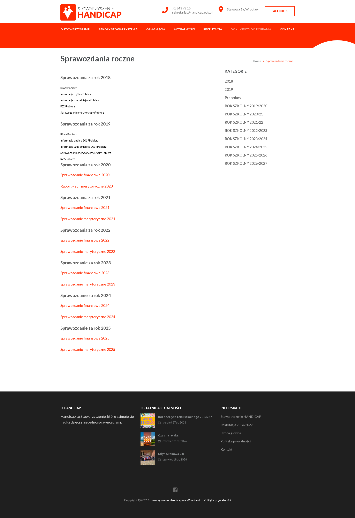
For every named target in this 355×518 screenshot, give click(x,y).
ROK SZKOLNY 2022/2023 (246, 130)
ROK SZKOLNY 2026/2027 (246, 163)
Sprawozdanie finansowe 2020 (84, 175)
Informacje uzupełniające (75, 100)
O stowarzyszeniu (75, 29)
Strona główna (231, 433)
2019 (229, 89)
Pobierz (72, 88)
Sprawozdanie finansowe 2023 (84, 273)
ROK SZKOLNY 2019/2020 (246, 106)
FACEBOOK (280, 11)
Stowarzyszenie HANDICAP (241, 416)
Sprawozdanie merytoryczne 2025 (87, 349)
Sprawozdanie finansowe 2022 (84, 240)
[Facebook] (175, 490)
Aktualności (184, 29)
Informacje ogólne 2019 (74, 140)
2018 (229, 81)
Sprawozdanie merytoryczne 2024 (87, 316)
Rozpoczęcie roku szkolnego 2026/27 (185, 417)
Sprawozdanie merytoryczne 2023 (87, 284)
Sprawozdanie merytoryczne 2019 (81, 152)
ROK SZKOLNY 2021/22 (244, 122)
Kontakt (287, 29)
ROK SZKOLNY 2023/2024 (246, 139)
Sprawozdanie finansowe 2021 (84, 207)
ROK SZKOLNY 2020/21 (244, 114)
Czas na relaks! (169, 435)
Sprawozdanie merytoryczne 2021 (87, 218)
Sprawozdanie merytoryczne (77, 112)
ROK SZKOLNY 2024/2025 (246, 147)
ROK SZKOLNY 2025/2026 (246, 155)
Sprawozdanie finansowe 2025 (84, 338)
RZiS (63, 106)
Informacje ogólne (71, 94)
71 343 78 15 (181, 8)
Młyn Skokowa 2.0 (171, 454)
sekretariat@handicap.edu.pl (192, 12)
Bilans (63, 88)
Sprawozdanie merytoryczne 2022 (87, 251)
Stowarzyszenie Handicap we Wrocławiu (174, 500)
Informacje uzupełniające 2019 (78, 146)
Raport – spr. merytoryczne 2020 (86, 186)
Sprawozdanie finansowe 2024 (84, 305)
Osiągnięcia (155, 29)
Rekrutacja (212, 29)
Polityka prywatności (236, 441)
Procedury (233, 98)
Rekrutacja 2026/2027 (237, 425)
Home (257, 61)
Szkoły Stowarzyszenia (118, 29)
